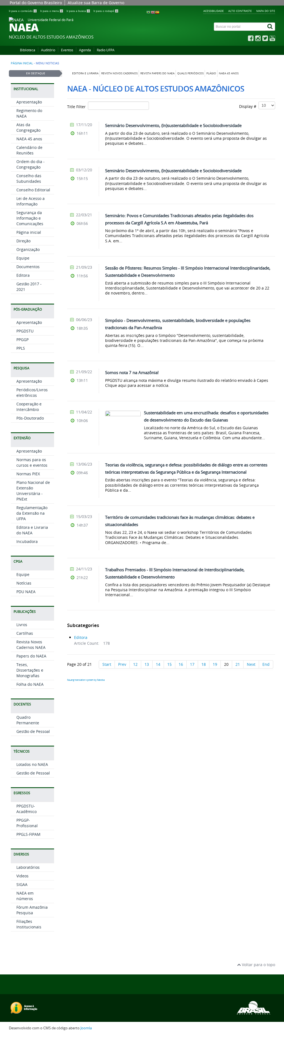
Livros (21, 624)
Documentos (28, 266)
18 (203, 664)
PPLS (20, 348)
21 (237, 664)
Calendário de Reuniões (29, 150)
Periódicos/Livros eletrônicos (32, 392)
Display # (248, 106)
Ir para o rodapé (105, 10)
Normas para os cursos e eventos (31, 462)
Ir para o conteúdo (22, 10)
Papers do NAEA (31, 656)
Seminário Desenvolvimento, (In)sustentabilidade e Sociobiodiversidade (173, 125)
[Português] (148, 12)
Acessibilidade (213, 11)
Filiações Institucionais (28, 924)
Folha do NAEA (30, 684)
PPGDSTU (25, 331)
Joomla (86, 1028)
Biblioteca (27, 50)
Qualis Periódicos (190, 73)
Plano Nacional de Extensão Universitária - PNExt (33, 491)
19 (215, 664)
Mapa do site (265, 11)
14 (158, 664)
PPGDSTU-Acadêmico (26, 808)
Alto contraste (240, 11)
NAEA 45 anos (229, 73)
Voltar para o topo (258, 964)
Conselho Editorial (33, 189)
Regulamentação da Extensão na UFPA (31, 513)
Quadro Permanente (27, 720)
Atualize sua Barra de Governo (96, 2)
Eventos (67, 50)
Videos (22, 875)
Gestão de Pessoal (33, 731)
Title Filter (77, 106)
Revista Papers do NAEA (157, 73)
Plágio (211, 73)
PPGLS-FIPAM (28, 834)
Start (106, 664)
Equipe (22, 258)
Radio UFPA (106, 50)
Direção (23, 240)
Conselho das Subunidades (28, 178)
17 (192, 664)
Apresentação (29, 102)
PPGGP (22, 339)
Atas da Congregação (28, 127)
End (266, 664)
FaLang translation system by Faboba (86, 680)
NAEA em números (25, 895)
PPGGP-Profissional (27, 822)
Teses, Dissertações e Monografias (29, 670)
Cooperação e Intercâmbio (29, 406)
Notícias (23, 583)
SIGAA (21, 884)
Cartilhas (24, 633)
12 (135, 664)
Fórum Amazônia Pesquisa (32, 910)
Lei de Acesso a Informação (30, 201)
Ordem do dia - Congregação (30, 164)
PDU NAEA (26, 591)
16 (181, 664)
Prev (122, 664)
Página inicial (22, 63)
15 (169, 664)
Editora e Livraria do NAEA (32, 530)
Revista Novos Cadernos (119, 73)
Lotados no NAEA (32, 764)
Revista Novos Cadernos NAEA (30, 644)
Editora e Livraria (85, 73)
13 (146, 664)
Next (251, 664)
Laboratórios (28, 867)
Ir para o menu (51, 10)
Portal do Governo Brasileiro (36, 2)
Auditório (48, 50)
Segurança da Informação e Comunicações (29, 218)
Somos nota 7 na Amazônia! (132, 372)
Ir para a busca (78, 10)
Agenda (85, 50)
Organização (28, 249)
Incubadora (27, 541)
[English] (153, 12)
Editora (23, 275)
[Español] (157, 12)
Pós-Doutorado (30, 418)
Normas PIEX (28, 473)
